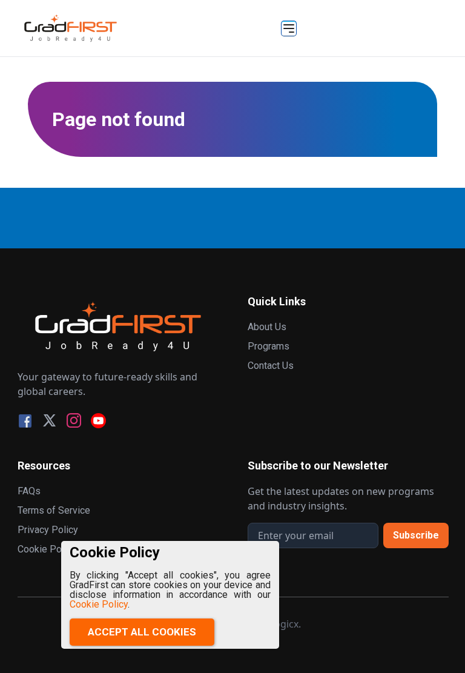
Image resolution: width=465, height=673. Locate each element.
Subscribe (416, 535)
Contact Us (271, 365)
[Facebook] (25, 420)
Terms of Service (54, 510)
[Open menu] (289, 28)
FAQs (29, 491)
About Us (267, 327)
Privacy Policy (48, 529)
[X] (49, 420)
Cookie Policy (99, 604)
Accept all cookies (142, 632)
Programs (268, 346)
